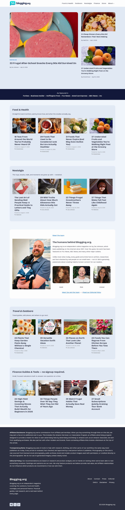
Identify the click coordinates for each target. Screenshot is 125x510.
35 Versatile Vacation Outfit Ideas (47, 340)
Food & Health (67, 3)
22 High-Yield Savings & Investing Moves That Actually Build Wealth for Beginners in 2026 (24, 405)
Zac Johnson (45, 209)
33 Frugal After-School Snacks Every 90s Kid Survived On (43, 63)
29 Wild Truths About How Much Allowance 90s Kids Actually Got (49, 201)
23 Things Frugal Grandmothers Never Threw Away (74, 201)
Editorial (111, 479)
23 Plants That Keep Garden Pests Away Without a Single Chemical (23, 343)
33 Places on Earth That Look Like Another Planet (75, 340)
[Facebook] (11, 504)
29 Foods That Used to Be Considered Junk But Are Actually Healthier (48, 142)
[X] (15, 504)
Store (104, 3)
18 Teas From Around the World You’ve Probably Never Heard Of (23, 141)
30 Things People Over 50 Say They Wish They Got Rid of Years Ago (49, 403)
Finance (97, 3)
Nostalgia (88, 3)
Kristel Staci (19, 149)
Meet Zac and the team (71, 292)
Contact (97, 479)
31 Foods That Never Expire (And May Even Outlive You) (75, 141)
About (90, 479)
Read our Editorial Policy (92, 292)
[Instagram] (18, 504)
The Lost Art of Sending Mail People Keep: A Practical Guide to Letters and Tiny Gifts (23, 203)
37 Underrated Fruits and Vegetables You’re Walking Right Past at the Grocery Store (96, 70)
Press (104, 479)
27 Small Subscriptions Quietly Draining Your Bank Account (100, 404)
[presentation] (44, 34)
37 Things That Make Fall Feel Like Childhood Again (99, 201)
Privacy (111, 482)
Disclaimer (103, 482)
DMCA (95, 482)
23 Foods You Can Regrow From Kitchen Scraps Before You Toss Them (100, 343)
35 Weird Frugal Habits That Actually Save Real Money (75, 403)
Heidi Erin (18, 214)
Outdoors (78, 3)
